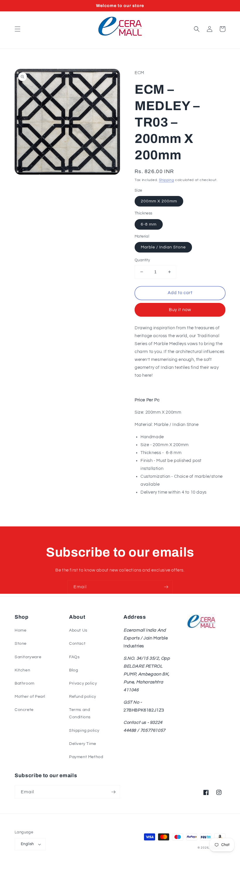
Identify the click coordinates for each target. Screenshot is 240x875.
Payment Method (86, 757)
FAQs (74, 657)
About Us (78, 630)
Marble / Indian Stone (163, 247)
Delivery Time (82, 744)
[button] (17, 29)
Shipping (166, 180)
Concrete (24, 710)
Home (20, 630)
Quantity (142, 260)
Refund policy (82, 697)
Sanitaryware (28, 657)
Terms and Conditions (80, 713)
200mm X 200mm (159, 201)
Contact (77, 644)
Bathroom (25, 683)
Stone (21, 644)
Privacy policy (83, 683)
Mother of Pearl (30, 697)
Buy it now (180, 310)
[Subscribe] (166, 587)
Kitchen (22, 670)
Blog (73, 670)
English (27, 844)
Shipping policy (84, 731)
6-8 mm (149, 224)
